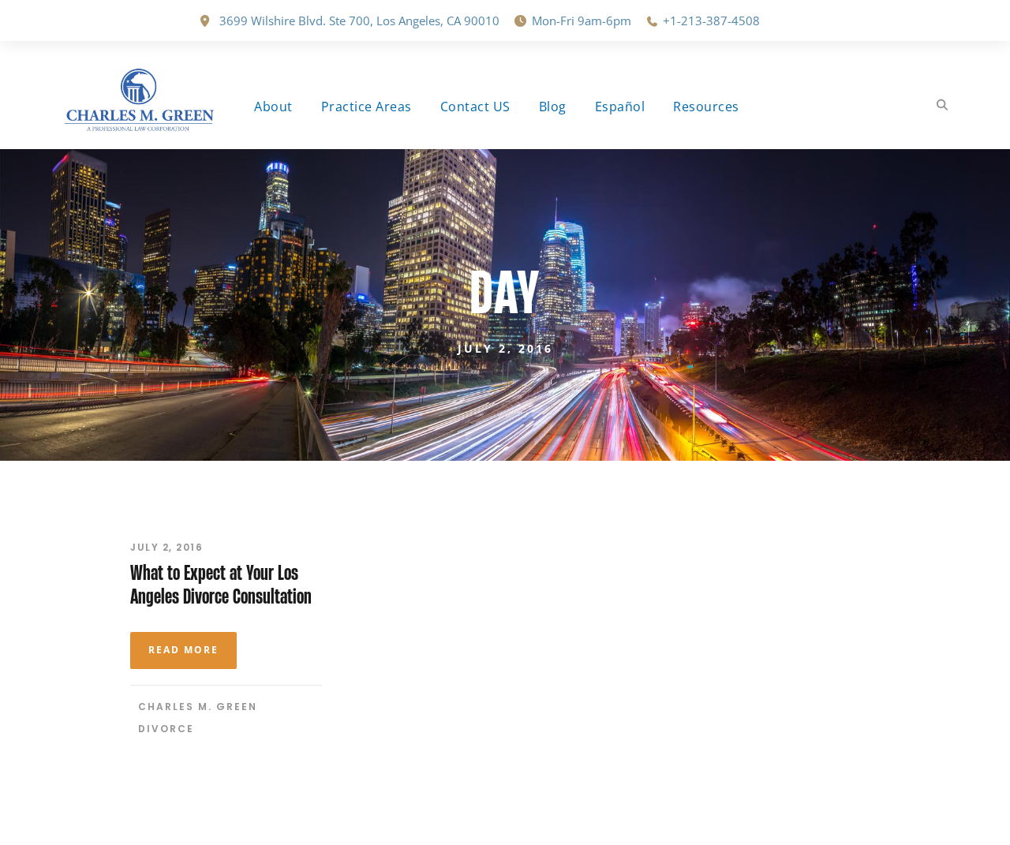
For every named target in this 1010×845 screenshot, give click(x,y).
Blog (553, 106)
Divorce (166, 728)
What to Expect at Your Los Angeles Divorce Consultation (221, 584)
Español (620, 106)
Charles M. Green (197, 706)
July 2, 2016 (166, 547)
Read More (183, 649)
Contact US (475, 106)
